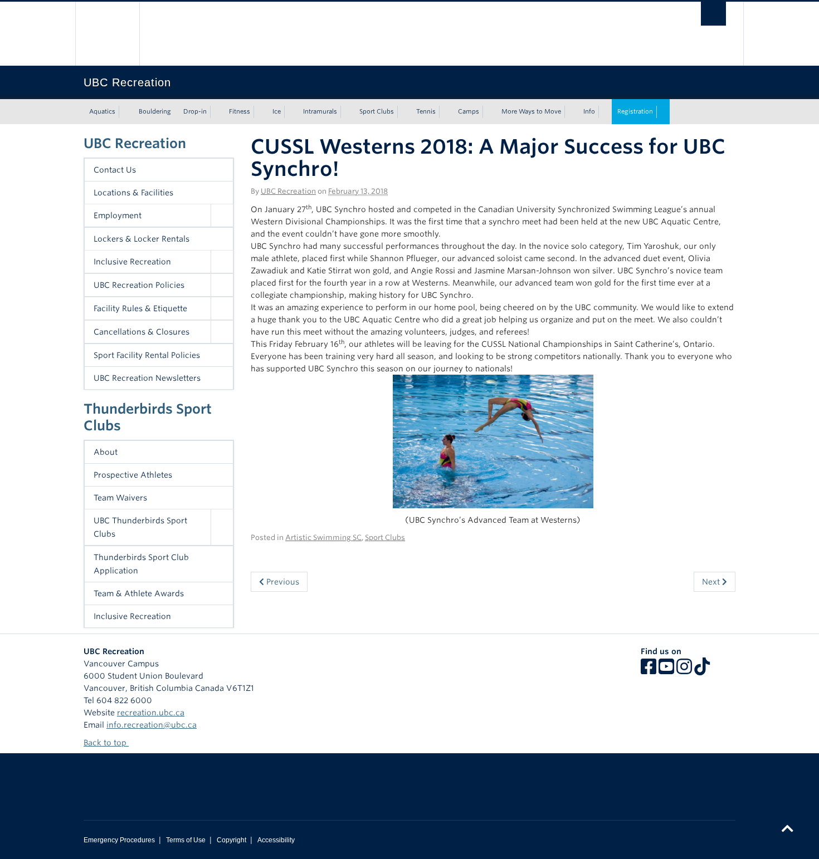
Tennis (426, 111)
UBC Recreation (135, 143)
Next (712, 581)
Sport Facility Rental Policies (147, 355)
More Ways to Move (531, 111)
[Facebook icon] (648, 670)
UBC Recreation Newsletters (147, 378)
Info (589, 111)
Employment (118, 215)
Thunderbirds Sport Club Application (141, 564)
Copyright (231, 840)
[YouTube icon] (666, 670)
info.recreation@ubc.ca (151, 724)
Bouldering (155, 111)
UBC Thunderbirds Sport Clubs (140, 527)
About (106, 452)
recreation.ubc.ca (150, 712)
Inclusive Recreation (132, 261)
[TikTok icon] (702, 670)
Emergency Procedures (119, 840)
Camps (468, 111)
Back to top (106, 742)
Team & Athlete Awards (139, 593)
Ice (276, 111)
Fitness (239, 111)
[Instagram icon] (684, 670)
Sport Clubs (376, 111)
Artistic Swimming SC (323, 537)
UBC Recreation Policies (139, 285)
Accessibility (276, 840)
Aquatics (102, 111)
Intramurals (320, 111)
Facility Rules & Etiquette (140, 308)
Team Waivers (120, 497)
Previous (281, 581)
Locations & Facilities (133, 192)
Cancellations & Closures (141, 331)
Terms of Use (186, 840)
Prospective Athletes (133, 474)
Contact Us (115, 169)
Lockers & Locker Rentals (141, 238)
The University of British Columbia (107, 34)
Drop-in (195, 111)
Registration (635, 111)
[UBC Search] (713, 14)
